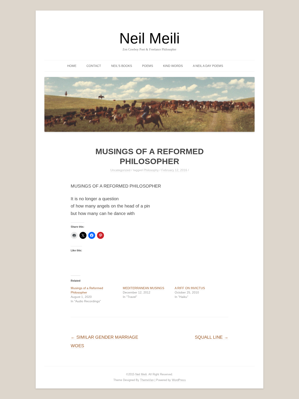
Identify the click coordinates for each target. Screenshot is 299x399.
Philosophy (151, 170)
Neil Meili (149, 38)
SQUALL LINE (211, 337)
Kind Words (173, 66)
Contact (93, 66)
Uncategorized (120, 170)
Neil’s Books (121, 66)
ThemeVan (147, 380)
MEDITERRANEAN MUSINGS (143, 288)
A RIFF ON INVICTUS (190, 288)
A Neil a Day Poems (208, 66)
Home (71, 66)
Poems (147, 66)
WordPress (179, 380)
